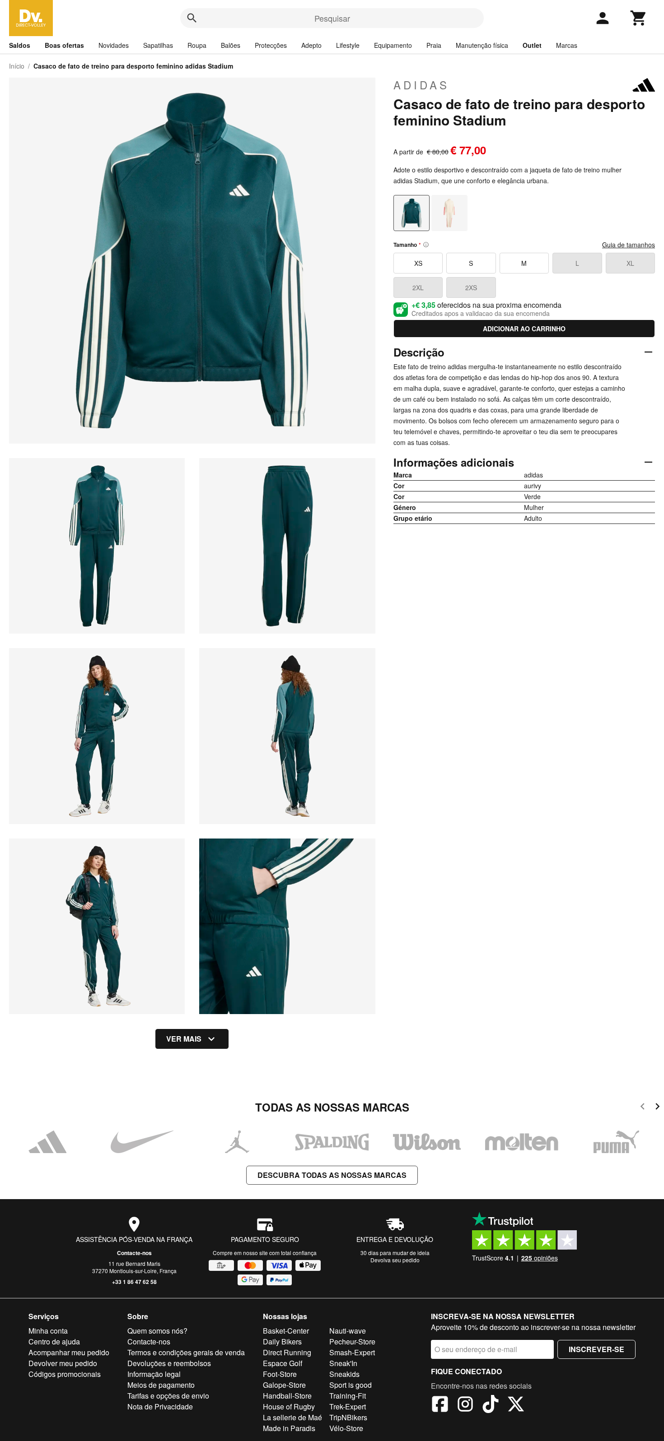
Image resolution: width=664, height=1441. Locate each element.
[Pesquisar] (192, 18)
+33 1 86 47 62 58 (134, 1282)
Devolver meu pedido (62, 1363)
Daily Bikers (282, 1341)
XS (418, 263)
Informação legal (154, 1374)
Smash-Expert (352, 1352)
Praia (433, 45)
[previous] (642, 1108)
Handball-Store (287, 1395)
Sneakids (344, 1374)
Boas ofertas (64, 45)
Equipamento (393, 45)
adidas (421, 85)
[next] (657, 1108)
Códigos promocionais (64, 1374)
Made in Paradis (289, 1428)
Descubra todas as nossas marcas (332, 1175)
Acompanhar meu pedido (68, 1352)
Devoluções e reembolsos (169, 1363)
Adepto (311, 45)
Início (16, 65)
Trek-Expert (347, 1406)
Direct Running (287, 1352)
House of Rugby (289, 1406)
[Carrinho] (639, 18)
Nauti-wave (347, 1330)
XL (630, 263)
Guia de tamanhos (628, 244)
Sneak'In (343, 1363)
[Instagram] (465, 1405)
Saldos (19, 45)
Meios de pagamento (161, 1385)
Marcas (566, 45)
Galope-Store (284, 1385)
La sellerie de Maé (292, 1417)
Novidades (113, 45)
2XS (471, 287)
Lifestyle (348, 45)
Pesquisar (332, 18)
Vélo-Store (346, 1428)
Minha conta (48, 1330)
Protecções (271, 45)
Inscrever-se (596, 1349)
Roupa (196, 45)
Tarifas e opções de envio (168, 1395)
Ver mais (183, 1038)
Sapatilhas (158, 45)
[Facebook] (440, 1405)
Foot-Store (280, 1374)
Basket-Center (286, 1330)
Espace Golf (282, 1363)
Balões (230, 45)
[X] (516, 1405)
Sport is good (350, 1385)
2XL (418, 287)
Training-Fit (347, 1395)
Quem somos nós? (157, 1330)
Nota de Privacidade (160, 1406)
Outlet (532, 45)
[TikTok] (491, 1405)
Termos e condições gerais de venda (186, 1352)
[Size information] (426, 244)
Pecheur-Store (352, 1341)
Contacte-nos (134, 1252)
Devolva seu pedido (395, 1260)
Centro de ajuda (54, 1341)
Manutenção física (482, 45)
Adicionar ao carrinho (524, 328)
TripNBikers (348, 1417)
